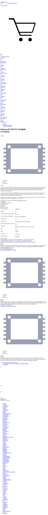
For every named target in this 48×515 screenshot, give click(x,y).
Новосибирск (6, 461)
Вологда (4, 420)
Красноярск (5, 440)
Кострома (5, 438)
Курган (4, 441)
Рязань (4, 477)
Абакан (4, 403)
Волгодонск (5, 419)
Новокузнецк (6, 459)
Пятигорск (5, 474)
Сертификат (5, 364)
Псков (4, 473)
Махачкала (5, 449)
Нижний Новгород (7, 457)
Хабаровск (5, 502)
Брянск (4, 412)
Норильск (5, 462)
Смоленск (5, 484)
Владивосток (6, 414)
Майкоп (4, 448)
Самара (4, 478)
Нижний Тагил (6, 458)
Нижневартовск (6, 456)
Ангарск (5, 404)
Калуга (4, 434)
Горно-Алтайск (6, 422)
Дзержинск (5, 424)
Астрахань (5, 406)
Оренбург (5, 466)
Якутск (4, 512)
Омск (4, 464)
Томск (4, 494)
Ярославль (5, 513)
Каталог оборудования (12, 3)
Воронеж (5, 421)
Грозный (5, 423)
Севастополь (5, 483)
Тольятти (5, 493)
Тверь (4, 492)
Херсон (4, 503)
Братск (4, 411)
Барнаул (4, 407)
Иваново (5, 429)
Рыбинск (5, 476)
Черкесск (5, 507)
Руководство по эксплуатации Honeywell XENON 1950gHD (16, 363)
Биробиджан (5, 410)
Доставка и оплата (4, 56)
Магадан (5, 446)
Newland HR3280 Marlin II (8, 250)
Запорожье (5, 428)
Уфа (4, 501)
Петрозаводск (6, 470)
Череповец (5, 506)
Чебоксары (5, 504)
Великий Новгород (7, 413)
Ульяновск (5, 498)
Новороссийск (6, 460)
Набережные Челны (7, 452)
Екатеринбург (6, 427)
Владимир (5, 416)
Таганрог (5, 489)
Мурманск (5, 451)
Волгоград (5, 418)
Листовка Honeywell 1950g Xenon (10, 362)
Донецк (4, 425)
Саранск (5, 480)
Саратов (4, 482)
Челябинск (5, 505)
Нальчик (5, 455)
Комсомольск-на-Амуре (8, 437)
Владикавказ (5, 415)
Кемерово (5, 436)
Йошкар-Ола (5, 431)
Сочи (4, 485)
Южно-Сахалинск (7, 511)
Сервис (2, 57)
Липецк (4, 443)
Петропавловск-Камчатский (9, 471)
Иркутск (5, 430)
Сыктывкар (5, 488)
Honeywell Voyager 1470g (8, 306)
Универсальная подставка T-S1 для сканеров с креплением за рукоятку (17, 241)
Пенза (4, 468)
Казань (4, 432)
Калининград (6, 433)
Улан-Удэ (5, 497)
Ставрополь (5, 486)
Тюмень (4, 496)
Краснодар (5, 439)
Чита (4, 508)
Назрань (4, 453)
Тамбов (4, 490)
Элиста (4, 510)
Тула (4, 495)
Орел (4, 465)
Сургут (4, 487)
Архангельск (5, 405)
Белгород (5, 409)
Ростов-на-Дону (6, 475)
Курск (4, 442)
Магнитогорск (6, 447)
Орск (4, 467)
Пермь (4, 469)
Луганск (5, 444)
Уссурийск (5, 499)
